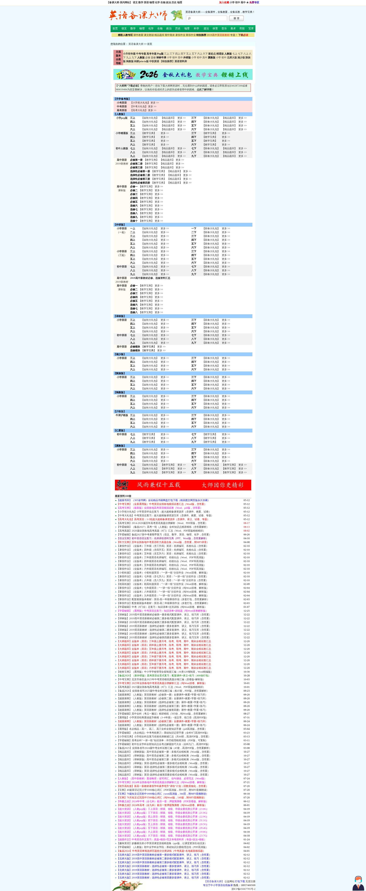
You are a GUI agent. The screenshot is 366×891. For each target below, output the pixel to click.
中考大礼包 (139, 106)
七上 (234, 53)
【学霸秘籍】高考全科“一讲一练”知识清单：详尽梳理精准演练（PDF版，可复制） (162, 740)
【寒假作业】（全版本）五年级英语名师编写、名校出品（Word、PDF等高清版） (161, 565)
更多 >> (155, 102)
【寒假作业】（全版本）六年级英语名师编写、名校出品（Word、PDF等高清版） (161, 568)
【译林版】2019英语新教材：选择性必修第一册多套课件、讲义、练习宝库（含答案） (164, 626)
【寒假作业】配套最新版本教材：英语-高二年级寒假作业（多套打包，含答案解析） (163, 603)
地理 (179, 2)
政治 (168, 2)
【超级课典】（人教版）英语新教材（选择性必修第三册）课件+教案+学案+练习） (162, 706)
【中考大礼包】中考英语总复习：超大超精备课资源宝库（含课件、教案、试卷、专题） (165, 515)
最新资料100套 (123, 496)
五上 (188, 53)
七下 (240, 53)
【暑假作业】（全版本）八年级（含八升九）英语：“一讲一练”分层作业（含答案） (162, 580)
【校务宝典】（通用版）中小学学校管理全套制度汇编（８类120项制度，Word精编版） (165, 671)
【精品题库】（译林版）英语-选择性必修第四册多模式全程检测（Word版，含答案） (163, 774)
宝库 (251, 28)
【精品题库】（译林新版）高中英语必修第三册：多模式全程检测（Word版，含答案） (164, 759)
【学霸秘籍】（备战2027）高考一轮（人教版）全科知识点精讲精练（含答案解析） (163, 526)
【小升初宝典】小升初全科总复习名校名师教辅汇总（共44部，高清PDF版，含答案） (164, 736)
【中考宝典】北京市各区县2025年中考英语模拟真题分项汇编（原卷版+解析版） (161, 679)
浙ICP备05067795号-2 (243, 889)
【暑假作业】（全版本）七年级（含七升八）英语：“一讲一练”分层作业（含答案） (162, 576)
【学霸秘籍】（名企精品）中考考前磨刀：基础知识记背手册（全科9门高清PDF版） (163, 732)
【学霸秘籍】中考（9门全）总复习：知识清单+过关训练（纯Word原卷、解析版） (162, 606)
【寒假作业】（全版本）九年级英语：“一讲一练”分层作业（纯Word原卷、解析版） (163, 595)
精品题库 (159, 35)
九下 (134, 57)
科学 (196, 28)
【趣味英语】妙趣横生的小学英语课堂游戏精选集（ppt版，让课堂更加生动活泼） (162, 843)
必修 (147, 57)
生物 (163, 2)
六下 (205, 53)
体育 (215, 28)
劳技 (242, 28)
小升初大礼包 (140, 102)
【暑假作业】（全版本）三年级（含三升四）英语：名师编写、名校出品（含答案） (163, 546)
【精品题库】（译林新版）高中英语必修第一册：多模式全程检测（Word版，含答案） (164, 751)
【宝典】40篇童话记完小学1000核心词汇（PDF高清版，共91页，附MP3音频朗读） (163, 789)
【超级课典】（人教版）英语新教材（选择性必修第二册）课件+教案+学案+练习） (162, 702)
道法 (206, 28)
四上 (177, 53)
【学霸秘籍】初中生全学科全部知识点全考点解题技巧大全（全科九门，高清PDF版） (163, 744)
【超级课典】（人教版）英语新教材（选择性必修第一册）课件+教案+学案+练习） (162, 725)
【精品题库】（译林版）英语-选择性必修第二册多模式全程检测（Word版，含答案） (163, 767)
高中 (243, 2)
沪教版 (120, 411)
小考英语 (122, 102)
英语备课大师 (135, 44)
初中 (237, 2)
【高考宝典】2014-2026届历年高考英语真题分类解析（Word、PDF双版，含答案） (162, 523)
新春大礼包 (211, 117)
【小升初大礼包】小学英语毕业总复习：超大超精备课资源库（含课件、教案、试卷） (164, 511)
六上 (199, 53)
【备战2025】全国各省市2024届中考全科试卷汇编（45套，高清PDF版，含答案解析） (164, 748)
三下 (172, 53)
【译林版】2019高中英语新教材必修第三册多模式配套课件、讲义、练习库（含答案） (164, 622)
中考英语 (122, 106)
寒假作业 (191, 35)
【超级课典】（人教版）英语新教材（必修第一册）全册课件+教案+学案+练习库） (162, 694)
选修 (153, 57)
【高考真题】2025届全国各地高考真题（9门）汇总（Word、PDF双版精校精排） (161, 687)
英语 (146, 2)
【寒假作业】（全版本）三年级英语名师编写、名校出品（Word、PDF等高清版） (161, 557)
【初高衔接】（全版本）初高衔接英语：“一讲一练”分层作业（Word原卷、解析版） (163, 584)
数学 (140, 2)
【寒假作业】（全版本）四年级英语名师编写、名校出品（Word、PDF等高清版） (161, 561)
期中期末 (170, 35)
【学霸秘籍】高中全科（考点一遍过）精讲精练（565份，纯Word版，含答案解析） (162, 713)
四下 (183, 53)
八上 (245, 53)
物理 (151, 2)
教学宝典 (149, 133)
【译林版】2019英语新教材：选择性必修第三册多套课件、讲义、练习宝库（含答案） (164, 633)
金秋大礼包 (150, 117)
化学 (157, 2)
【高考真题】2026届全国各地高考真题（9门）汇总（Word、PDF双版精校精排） (161, 530)
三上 (166, 53)
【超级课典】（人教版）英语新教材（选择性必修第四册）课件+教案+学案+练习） (162, 709)
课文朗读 (149, 35)
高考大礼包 (139, 110)
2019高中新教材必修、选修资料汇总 (150, 278)
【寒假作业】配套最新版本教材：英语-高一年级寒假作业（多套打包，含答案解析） (163, 599)
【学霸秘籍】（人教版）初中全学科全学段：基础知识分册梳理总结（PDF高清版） (162, 847)
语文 (135, 2)
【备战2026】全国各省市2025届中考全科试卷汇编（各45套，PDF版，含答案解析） (163, 690)
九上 (128, 57)
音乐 (224, 28)
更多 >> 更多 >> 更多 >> (165, 270)
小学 (232, 2)
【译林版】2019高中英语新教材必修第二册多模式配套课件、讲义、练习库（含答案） (164, 618)
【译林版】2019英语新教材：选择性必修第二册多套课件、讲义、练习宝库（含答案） (164, 629)
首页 (115, 28)
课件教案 (138, 35)
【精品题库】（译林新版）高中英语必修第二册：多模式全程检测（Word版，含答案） (164, 755)
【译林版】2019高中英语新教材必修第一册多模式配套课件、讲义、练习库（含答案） (164, 614)
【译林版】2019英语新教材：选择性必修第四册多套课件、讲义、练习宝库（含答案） (164, 637)
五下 (194, 53)
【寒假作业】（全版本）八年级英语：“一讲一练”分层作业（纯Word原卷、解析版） (163, 591)
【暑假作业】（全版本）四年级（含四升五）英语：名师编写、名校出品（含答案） (163, 549)
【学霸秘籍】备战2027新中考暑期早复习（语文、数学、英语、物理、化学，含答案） (164, 534)
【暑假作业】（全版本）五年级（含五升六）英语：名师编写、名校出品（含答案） (163, 553)
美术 (233, 28)
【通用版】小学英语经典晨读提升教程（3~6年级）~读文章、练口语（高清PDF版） (162, 717)
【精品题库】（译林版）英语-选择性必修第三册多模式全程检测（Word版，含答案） (163, 770)
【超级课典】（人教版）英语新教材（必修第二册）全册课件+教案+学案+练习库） (162, 698)
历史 (174, 2)
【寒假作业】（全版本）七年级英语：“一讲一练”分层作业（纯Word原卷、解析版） (163, 587)
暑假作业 (180, 35)
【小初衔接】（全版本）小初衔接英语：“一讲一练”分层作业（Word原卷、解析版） (163, 572)
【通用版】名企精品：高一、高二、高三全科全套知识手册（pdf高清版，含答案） (162, 728)
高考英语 (122, 110)
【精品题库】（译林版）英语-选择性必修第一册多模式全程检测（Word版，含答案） (163, 763)
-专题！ (222, 35)
